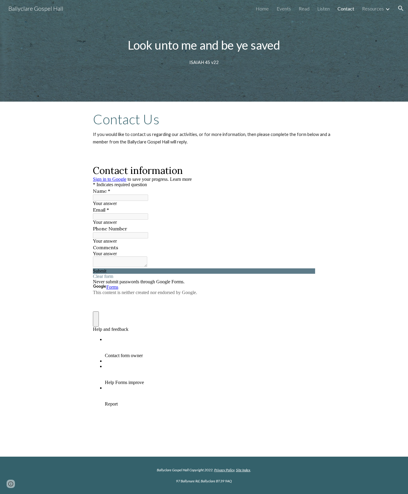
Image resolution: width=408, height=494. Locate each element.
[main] (204, 50)
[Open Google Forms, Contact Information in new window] (306, 170)
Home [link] (262, 8)
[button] (401, 8)
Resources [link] (373, 8)
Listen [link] (323, 8)
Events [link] (284, 8)
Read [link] (304, 8)
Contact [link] (346, 8)
